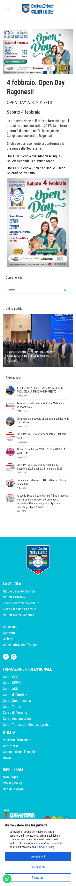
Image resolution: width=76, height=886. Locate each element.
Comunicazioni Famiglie (19, 752)
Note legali (10, 777)
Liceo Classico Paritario (19, 609)
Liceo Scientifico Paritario (21, 603)
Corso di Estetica (15, 695)
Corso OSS (10, 677)
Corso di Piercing (15, 712)
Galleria (8, 639)
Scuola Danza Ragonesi (19, 615)
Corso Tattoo (12, 707)
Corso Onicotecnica (17, 701)
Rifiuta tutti (38, 877)
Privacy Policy (13, 783)
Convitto (9, 633)
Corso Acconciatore (17, 718)
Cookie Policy (46, 847)
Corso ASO (10, 689)
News (7, 758)
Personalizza (38, 867)
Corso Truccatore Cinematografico (27, 725)
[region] (38, 852)
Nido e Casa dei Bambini (19, 591)
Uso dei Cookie (13, 789)
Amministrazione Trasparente (23, 645)
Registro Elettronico (17, 740)
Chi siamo (10, 627)
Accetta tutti (38, 856)
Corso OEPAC (12, 683)
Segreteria (10, 746)
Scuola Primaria (14, 597)
